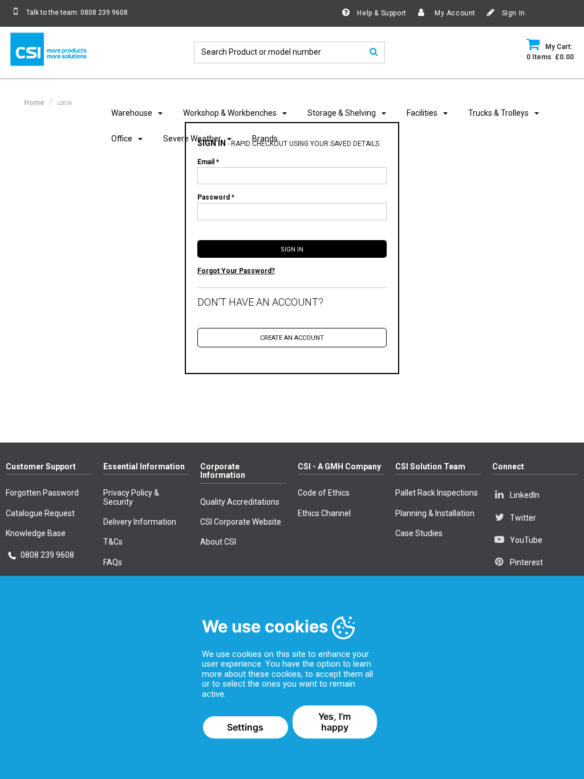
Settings (245, 727)
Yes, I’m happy (334, 722)
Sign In (512, 13)
